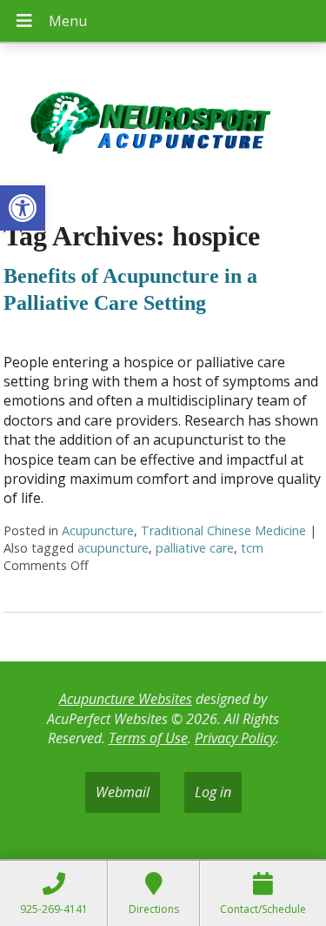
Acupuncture (98, 530)
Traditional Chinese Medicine (223, 530)
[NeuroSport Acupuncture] (163, 125)
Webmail (123, 792)
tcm (252, 548)
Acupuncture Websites (125, 698)
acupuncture (113, 548)
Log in (213, 792)
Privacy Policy (235, 738)
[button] (22, 208)
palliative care (195, 548)
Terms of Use (148, 738)
